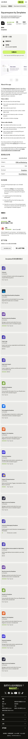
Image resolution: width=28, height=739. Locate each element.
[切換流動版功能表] (25, 2)
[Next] (17, 80)
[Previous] (11, 80)
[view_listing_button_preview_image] (11, 68)
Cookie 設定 (22, 733)
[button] (13, 699)
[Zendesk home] (4, 2)
